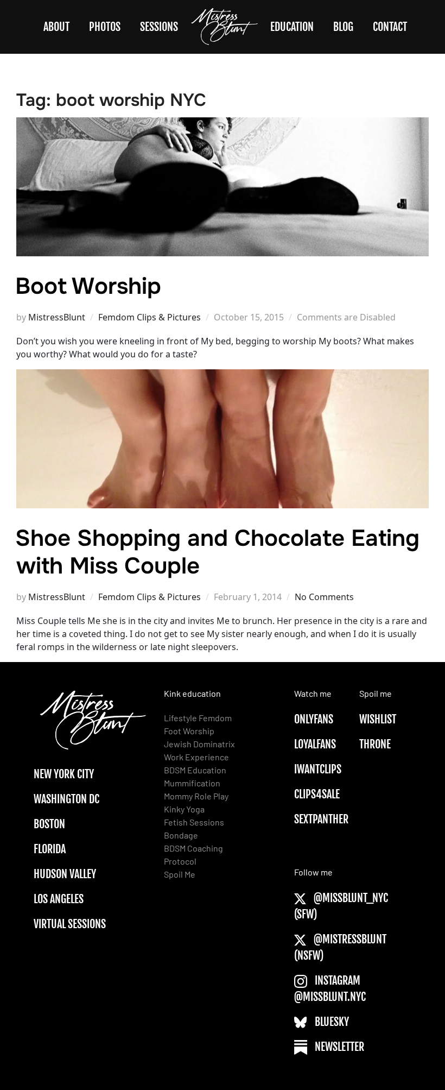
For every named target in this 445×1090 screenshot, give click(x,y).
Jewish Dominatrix (199, 744)
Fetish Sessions (194, 822)
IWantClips (317, 769)
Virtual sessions (70, 924)
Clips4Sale (317, 794)
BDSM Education (195, 770)
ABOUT (56, 27)
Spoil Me (179, 874)
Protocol (180, 861)
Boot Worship (88, 286)
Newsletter (338, 1047)
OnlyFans (313, 719)
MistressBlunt (56, 317)
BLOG (343, 27)
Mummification (192, 783)
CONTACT (390, 27)
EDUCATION (292, 27)
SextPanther (321, 819)
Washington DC (66, 799)
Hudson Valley (65, 874)
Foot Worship (189, 731)
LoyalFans (315, 744)
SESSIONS (159, 27)
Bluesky (331, 1022)
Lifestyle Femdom (198, 718)
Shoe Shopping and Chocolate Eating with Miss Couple (217, 552)
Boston (49, 824)
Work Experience (196, 757)
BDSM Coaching (193, 848)
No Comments (324, 597)
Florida (50, 849)
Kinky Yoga (184, 809)
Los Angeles (59, 899)
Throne (375, 744)
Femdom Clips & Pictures (149, 317)
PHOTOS (104, 27)
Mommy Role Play (196, 796)
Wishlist (377, 719)
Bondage (181, 835)
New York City (64, 774)
